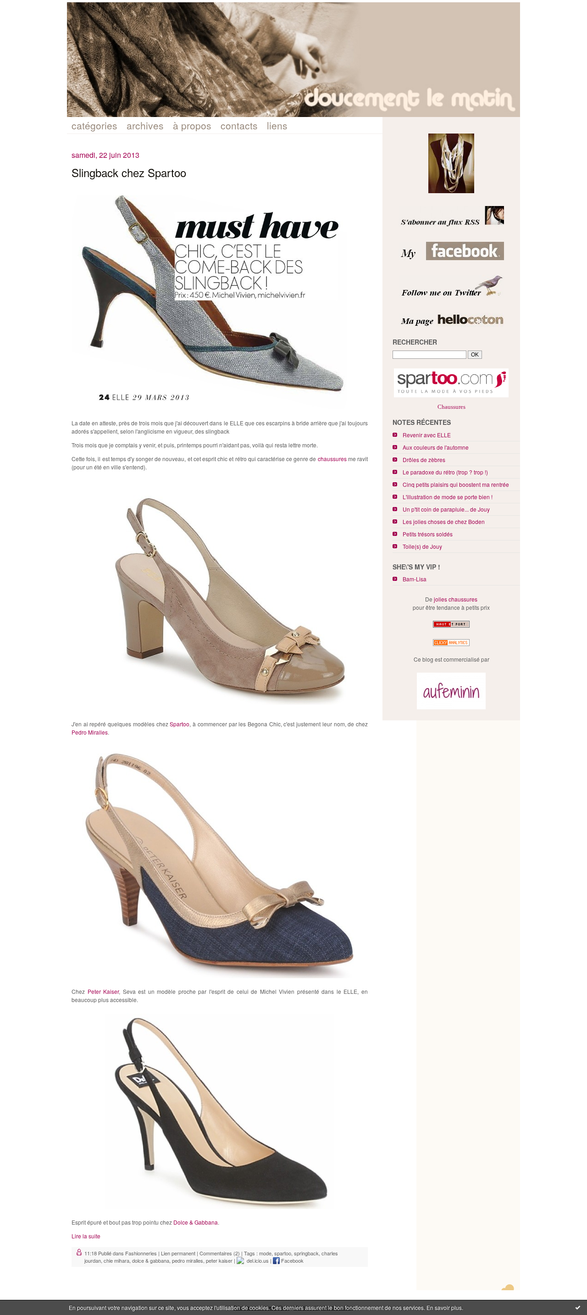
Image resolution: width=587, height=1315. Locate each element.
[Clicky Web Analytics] (451, 646)
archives (145, 125)
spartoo (282, 1253)
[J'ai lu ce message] (577, 1307)
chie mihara (116, 1260)
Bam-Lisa (414, 579)
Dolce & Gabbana (195, 1222)
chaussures (332, 458)
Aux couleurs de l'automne (436, 447)
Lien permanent (178, 1253)
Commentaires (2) (219, 1253)
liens (277, 125)
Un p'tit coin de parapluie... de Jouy (446, 509)
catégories (94, 125)
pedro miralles (187, 1260)
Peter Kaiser (103, 991)
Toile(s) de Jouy (422, 546)
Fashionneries (141, 1253)
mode (265, 1253)
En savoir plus (444, 1307)
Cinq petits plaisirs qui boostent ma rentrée (456, 484)
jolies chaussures (455, 599)
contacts (239, 125)
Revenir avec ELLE (427, 435)
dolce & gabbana (150, 1260)
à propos (192, 125)
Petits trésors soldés (428, 534)
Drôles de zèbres (424, 459)
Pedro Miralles (90, 732)
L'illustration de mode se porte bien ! (448, 497)
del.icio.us (256, 1260)
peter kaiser (219, 1260)
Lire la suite (86, 1236)
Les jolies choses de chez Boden (444, 521)
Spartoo (179, 724)
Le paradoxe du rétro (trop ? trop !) (445, 472)
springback (306, 1253)
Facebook (292, 1260)
